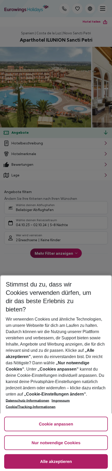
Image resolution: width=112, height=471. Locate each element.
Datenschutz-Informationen (27, 401)
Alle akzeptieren (56, 462)
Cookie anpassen (56, 424)
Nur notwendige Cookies (56, 443)
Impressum (61, 401)
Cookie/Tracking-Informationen (30, 407)
